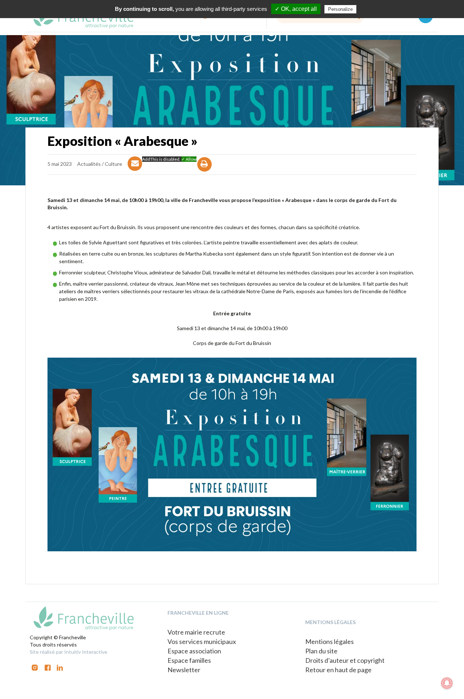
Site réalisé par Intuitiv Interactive (68, 652)
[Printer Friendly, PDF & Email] (204, 171)
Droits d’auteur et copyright (345, 660)
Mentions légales (329, 641)
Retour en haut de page (338, 670)
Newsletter (183, 670)
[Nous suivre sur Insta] (35, 667)
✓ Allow (188, 159)
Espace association (194, 651)
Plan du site (321, 651)
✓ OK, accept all (296, 9)
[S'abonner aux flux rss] (48, 667)
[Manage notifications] (447, 683)
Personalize (340, 9)
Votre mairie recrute (196, 632)
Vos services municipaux (201, 641)
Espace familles (189, 660)
